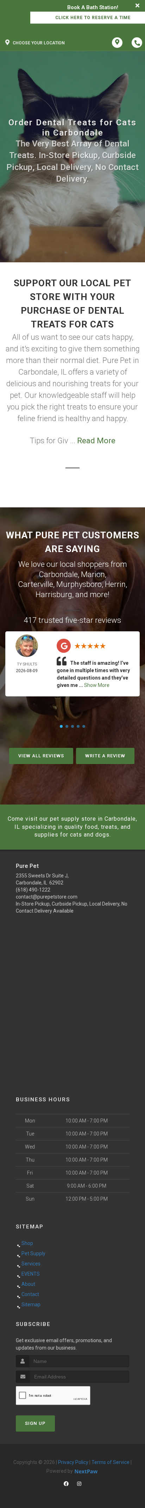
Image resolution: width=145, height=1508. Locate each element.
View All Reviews (41, 755)
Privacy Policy (73, 1462)
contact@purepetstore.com (46, 897)
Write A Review (105, 755)
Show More (96, 685)
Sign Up (35, 1423)
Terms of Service (111, 1462)
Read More (96, 440)
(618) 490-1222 (33, 890)
